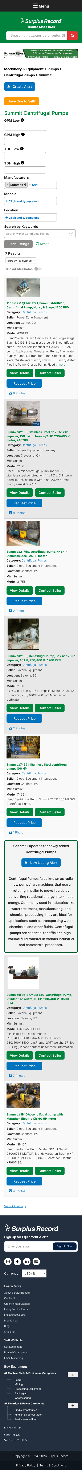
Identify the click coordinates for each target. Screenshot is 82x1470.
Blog (6, 1326)
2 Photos (19, 610)
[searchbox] (40, 186)
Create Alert (22, 86)
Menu (41, 5)
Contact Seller (49, 373)
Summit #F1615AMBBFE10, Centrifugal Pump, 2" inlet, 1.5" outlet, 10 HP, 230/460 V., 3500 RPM (39, 999)
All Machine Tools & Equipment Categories (30, 1373)
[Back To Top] (70, 1458)
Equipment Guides (14, 1314)
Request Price (24, 383)
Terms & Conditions (53, 1465)
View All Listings (15, 1206)
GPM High (12, 135)
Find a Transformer (26, 1410)
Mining (19, 1384)
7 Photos (19, 1075)
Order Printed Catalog (17, 1303)
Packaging (21, 1393)
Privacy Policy (25, 1465)
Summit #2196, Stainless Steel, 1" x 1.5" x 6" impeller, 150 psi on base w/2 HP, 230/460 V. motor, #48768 (38, 436)
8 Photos (19, 393)
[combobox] (30, 185)
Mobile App (10, 1320)
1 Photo (18, 832)
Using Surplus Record (16, 1309)
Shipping (9, 1331)
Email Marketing (13, 1358)
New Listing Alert (43, 863)
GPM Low (12, 120)
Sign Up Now (64, 1246)
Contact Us (10, 1298)
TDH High (12, 163)
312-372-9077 (17, 1440)
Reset (44, 244)
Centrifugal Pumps (34, 312)
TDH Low (12, 149)
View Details (20, 373)
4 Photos (19, 1191)
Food (18, 1379)
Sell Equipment (13, 1346)
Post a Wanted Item (26, 1419)
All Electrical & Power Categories (24, 1403)
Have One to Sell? (22, 101)
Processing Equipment (28, 1388)
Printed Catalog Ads (16, 1352)
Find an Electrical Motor (28, 1414)
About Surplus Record (17, 1292)
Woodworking (23, 1397)
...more (60, 364)
